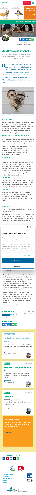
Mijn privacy (6, 476)
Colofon (5, 482)
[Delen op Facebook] (20, 39)
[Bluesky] (11, 458)
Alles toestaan (18, 260)
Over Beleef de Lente (8, 474)
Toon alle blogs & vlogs (9, 26)
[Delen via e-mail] (29, 39)
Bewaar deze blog (28, 313)
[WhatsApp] (18, 458)
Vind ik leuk (24, 56)
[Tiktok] (14, 458)
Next (34, 14)
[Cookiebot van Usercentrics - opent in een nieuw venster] (26, 227)
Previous (2, 14)
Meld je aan (8, 432)
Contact (5, 480)
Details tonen (27, 255)
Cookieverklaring (7, 478)
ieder (8, 216)
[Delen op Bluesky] (23, 39)
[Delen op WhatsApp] (32, 39)
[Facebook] (4, 458)
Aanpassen (17, 266)
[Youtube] (7, 458)
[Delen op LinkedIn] (26, 39)
